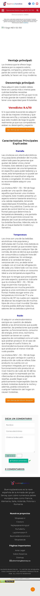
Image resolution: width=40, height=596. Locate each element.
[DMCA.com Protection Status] (7, 582)
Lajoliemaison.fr (20, 533)
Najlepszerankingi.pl (20, 525)
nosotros (25, 22)
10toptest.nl (20, 518)
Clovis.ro (20, 522)
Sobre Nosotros (20, 554)
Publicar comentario (19, 461)
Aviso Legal (20, 550)
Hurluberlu (20, 529)
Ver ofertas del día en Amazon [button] (20, 130)
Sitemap (20, 558)
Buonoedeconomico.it (20, 536)
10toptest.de (20, 540)
